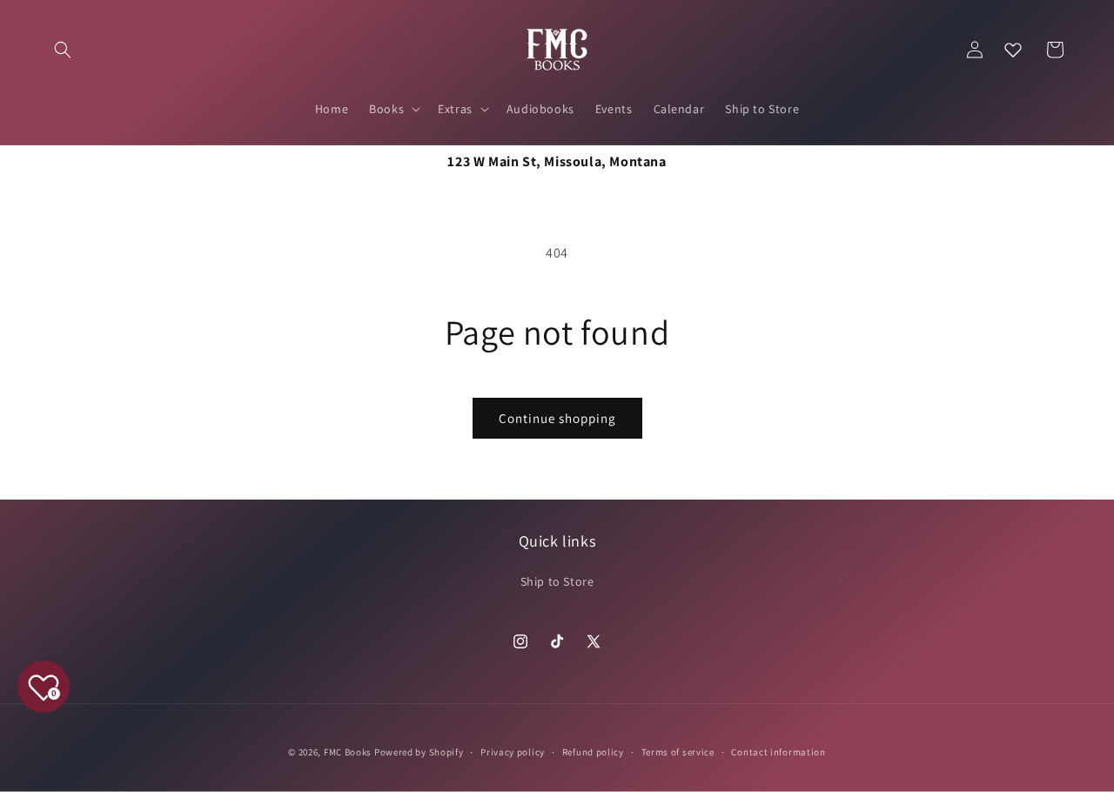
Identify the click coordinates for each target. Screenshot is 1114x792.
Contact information (778, 752)
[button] (63, 49)
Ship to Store (557, 581)
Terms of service (678, 752)
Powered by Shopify (419, 752)
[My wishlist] (1013, 49)
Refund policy (593, 752)
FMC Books (348, 752)
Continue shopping (557, 418)
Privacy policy (512, 752)
